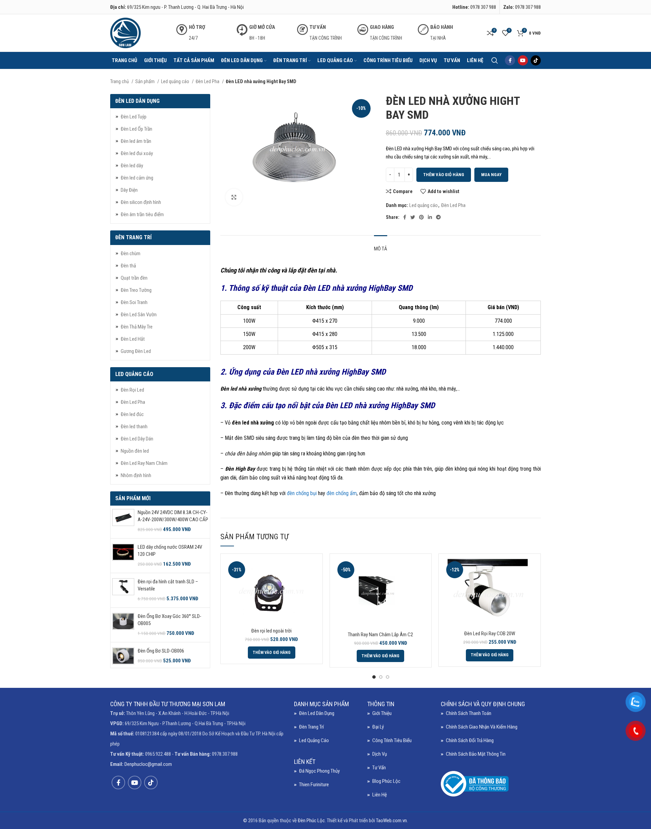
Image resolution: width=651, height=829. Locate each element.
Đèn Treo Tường (136, 290)
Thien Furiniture (314, 784)
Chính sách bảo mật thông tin (476, 754)
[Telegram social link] (438, 217)
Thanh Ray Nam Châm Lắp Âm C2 (380, 635)
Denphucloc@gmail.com (148, 764)
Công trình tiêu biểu (392, 740)
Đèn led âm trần (136, 141)
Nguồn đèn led (135, 451)
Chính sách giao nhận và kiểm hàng (481, 727)
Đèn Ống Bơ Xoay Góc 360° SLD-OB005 (169, 619)
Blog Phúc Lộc (386, 781)
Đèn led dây (132, 166)
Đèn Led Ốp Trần (136, 129)
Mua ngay (491, 174)
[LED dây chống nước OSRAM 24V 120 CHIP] (123, 556)
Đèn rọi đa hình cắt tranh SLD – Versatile (168, 585)
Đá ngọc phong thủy (319, 771)
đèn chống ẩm (342, 493)
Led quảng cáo (175, 81)
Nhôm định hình (136, 475)
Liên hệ (379, 795)
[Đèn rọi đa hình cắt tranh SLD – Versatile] (123, 590)
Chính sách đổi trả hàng (470, 740)
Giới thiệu (382, 713)
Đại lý (378, 727)
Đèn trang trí (311, 727)
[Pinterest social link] (421, 217)
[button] (271, 652)
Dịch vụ (379, 754)
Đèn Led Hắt (133, 339)
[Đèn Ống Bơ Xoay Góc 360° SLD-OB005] (123, 625)
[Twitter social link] (412, 217)
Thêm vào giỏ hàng (443, 174)
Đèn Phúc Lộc (311, 820)
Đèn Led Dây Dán (137, 439)
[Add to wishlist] (312, 600)
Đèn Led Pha (208, 81)
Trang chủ (120, 81)
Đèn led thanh (134, 426)
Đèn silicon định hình (141, 202)
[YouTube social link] (523, 60)
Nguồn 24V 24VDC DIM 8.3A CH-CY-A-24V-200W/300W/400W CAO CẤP (173, 516)
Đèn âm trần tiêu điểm (142, 214)
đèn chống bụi (302, 493)
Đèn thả (128, 266)
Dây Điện (129, 190)
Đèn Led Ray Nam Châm (144, 463)
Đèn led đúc (132, 414)
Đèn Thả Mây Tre (137, 327)
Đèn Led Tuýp (133, 117)
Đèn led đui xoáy (137, 153)
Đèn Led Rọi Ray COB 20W (489, 633)
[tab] (380, 245)
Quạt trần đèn (134, 278)
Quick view (312, 585)
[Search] (494, 60)
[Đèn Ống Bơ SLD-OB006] (123, 655)
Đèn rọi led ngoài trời (271, 631)
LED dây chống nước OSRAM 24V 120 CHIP (170, 550)
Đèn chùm (130, 253)
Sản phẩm (145, 81)
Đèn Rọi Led (132, 390)
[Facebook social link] (510, 60)
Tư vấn (379, 768)
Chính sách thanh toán (468, 713)
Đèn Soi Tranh (134, 302)
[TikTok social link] (536, 60)
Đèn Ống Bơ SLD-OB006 (161, 651)
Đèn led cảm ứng (137, 178)
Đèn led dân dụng (316, 713)
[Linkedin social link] (430, 217)
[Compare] (312, 570)
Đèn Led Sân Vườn (139, 315)
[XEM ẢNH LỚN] (233, 197)
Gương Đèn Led (136, 351)
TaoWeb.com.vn (391, 820)
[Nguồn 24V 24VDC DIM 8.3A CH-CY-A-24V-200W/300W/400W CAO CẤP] (123, 521)
